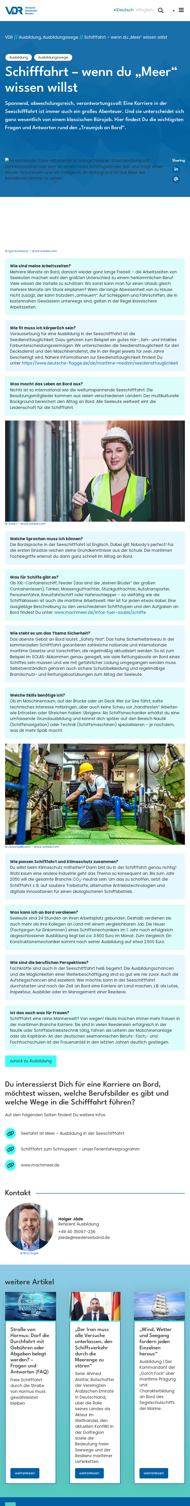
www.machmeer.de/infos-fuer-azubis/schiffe (100, 612)
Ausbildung (18, 57)
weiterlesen (27, 1474)
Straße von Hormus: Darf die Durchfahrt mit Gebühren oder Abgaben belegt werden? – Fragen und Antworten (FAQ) (29, 1351)
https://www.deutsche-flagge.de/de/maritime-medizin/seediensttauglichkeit (100, 363)
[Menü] (181, 10)
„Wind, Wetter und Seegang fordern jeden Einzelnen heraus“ (155, 1341)
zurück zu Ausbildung (31, 1061)
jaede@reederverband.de (84, 1237)
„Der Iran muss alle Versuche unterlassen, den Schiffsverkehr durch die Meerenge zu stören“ (93, 1348)
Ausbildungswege (53, 57)
